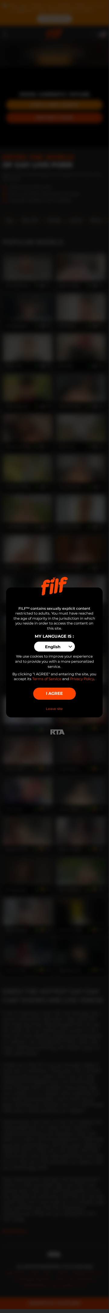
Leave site (54, 709)
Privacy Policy (82, 679)
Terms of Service (46, 679)
